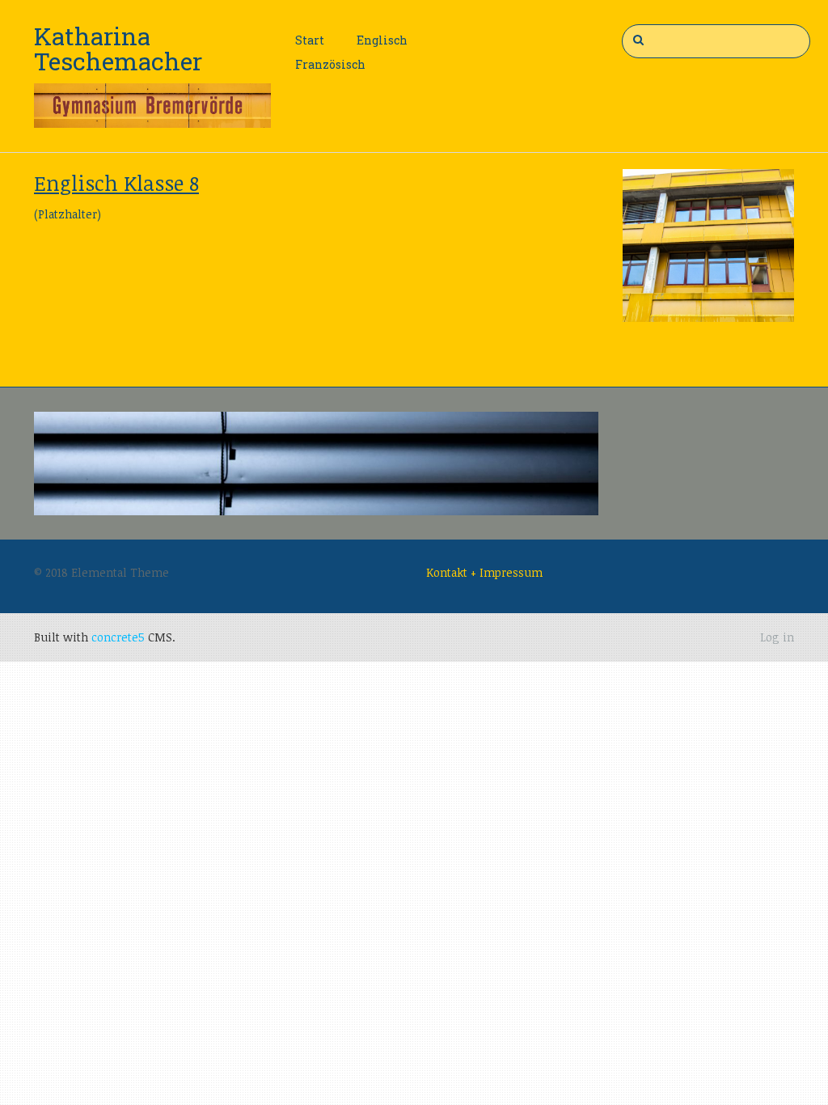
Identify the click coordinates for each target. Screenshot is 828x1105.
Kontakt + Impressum (484, 572)
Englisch (382, 40)
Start (309, 40)
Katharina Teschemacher (118, 48)
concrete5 (118, 637)
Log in (777, 637)
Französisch (330, 64)
